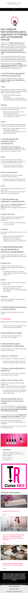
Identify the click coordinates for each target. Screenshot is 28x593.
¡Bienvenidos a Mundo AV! (11, 511)
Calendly (12, 239)
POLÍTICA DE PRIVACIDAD (14, 586)
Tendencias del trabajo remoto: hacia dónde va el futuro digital (13, 564)
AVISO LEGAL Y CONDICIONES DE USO (14, 591)
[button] (14, 9)
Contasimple (6, 319)
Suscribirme (7, 458)
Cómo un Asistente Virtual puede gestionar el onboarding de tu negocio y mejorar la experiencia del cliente (13, 537)
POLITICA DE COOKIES (14, 589)
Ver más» (5, 514)
